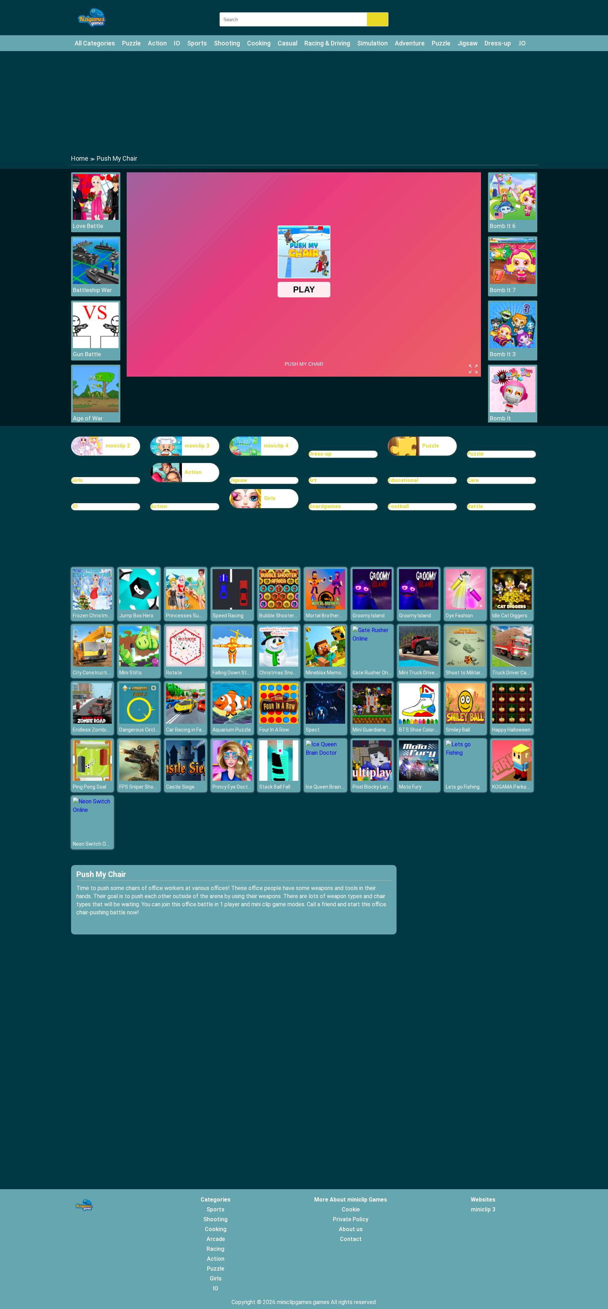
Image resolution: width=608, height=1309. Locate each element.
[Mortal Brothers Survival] (325, 607)
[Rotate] (185, 664)
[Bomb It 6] (513, 218)
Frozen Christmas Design (101, 615)
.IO (522, 43)
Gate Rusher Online (374, 672)
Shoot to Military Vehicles (475, 672)
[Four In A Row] (279, 721)
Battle (475, 506)
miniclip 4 (276, 446)
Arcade (216, 1239)
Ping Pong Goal (89, 787)
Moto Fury (410, 787)
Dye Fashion (459, 615)
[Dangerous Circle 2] (139, 721)
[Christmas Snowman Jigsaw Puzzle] (279, 664)
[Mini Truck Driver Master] (418, 664)
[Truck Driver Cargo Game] (512, 664)
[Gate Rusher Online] (372, 638)
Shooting (227, 43)
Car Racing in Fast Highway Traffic (204, 730)
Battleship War (92, 290)
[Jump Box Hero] (139, 607)
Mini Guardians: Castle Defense (388, 730)
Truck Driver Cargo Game (520, 672)
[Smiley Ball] (465, 721)
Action (157, 43)
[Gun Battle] (96, 346)
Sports (197, 43)
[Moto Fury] (418, 779)
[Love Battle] (96, 218)
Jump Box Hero (136, 615)
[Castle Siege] (185, 779)
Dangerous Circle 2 (140, 730)
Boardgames (325, 506)
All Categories (95, 43)
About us (351, 1229)
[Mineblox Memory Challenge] (325, 664)
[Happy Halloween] (512, 721)
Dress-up (497, 43)
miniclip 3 (197, 446)
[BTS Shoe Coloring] (418, 721)
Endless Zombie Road (97, 730)
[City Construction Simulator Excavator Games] (92, 664)
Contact (351, 1239)
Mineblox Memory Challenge (337, 672)
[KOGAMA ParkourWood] (512, 779)
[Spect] (325, 721)
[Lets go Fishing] (465, 752)
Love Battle (88, 225)
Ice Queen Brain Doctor (331, 787)
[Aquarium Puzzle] (232, 721)
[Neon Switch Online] (92, 810)
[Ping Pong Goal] (92, 779)
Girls (77, 480)
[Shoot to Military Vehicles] (465, 664)
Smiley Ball (458, 730)
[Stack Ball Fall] (279, 779)
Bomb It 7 (503, 290)
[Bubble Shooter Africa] (279, 607)
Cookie (351, 1209)
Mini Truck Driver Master (426, 672)
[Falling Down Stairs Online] (232, 664)
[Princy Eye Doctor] (232, 779)
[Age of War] (96, 410)
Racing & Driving (327, 43)
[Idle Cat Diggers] (512, 607)
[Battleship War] (96, 282)
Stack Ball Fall (274, 787)
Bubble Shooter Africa (284, 615)
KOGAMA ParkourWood (518, 787)
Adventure (410, 43)
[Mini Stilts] (139, 664)
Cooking (259, 43)
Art (313, 480)
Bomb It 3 (503, 354)
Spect (312, 730)
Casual (287, 43)
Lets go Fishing (463, 787)
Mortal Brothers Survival (333, 615)
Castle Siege (180, 787)
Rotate (174, 672)
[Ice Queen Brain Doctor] (325, 752)
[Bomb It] (513, 410)
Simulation (372, 43)
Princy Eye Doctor (232, 787)
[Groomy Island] (372, 607)
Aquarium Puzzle (232, 730)
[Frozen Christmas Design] (92, 607)
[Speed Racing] (232, 607)
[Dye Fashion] (465, 607)
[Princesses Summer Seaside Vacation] (185, 607)
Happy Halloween (511, 730)
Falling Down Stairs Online (241, 672)
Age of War (88, 418)
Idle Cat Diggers (509, 615)
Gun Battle (87, 354)
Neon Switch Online (94, 844)
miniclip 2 (118, 446)
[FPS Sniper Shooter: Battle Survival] (139, 779)
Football (398, 506)
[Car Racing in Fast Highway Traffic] (185, 721)
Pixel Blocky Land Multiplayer (385, 787)
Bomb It (500, 418)
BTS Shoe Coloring (420, 730)
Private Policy (350, 1219)
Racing (215, 1249)
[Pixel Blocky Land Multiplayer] (372, 779)
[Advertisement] (304, 102)
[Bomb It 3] (513, 346)
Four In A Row (274, 730)
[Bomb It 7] (513, 282)
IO (177, 43)
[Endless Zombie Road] (92, 721)
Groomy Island (369, 615)
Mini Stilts (130, 672)
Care (473, 480)
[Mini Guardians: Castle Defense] (372, 721)
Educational (403, 480)
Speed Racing (228, 615)
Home (79, 158)
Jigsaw (467, 43)
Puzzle (131, 43)
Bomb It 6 (503, 225)
